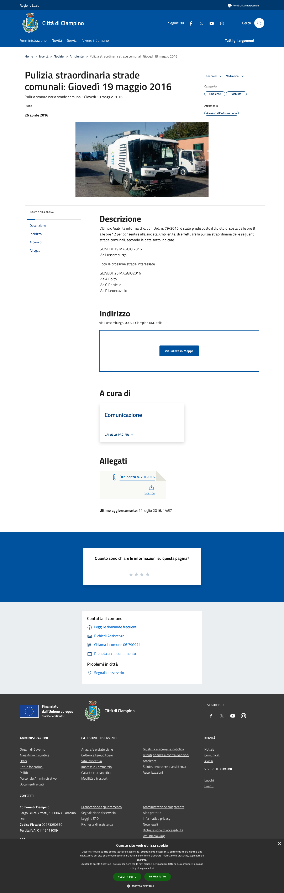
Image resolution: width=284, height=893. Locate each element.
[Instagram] (220, 23)
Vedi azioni (233, 76)
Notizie (59, 56)
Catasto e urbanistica (96, 772)
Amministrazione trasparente (163, 806)
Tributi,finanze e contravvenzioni (166, 754)
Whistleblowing (154, 835)
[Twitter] (199, 23)
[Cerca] (259, 23)
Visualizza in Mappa (179, 350)
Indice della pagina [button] (42, 212)
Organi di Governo (32, 749)
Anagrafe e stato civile (97, 749)
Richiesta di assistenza (97, 824)
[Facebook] (189, 23)
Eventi (209, 786)
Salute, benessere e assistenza (164, 766)
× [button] (279, 843)
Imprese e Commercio (96, 766)
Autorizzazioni (153, 772)
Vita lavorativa (91, 760)
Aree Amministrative (34, 755)
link (152, 868)
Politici (24, 772)
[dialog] (142, 866)
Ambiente (77, 56)
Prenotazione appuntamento (101, 806)
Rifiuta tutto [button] (157, 876)
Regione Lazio (29, 5)
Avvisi (208, 760)
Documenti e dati (32, 784)
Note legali (150, 824)
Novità (43, 56)
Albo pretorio (152, 812)
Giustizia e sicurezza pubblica (163, 749)
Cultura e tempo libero (97, 755)
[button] (142, 886)
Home (29, 56)
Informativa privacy (156, 818)
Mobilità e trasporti (94, 778)
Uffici (23, 760)
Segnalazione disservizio (98, 812)
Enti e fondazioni (31, 766)
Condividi (212, 76)
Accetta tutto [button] (127, 877)
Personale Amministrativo (38, 778)
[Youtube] (210, 23)
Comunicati (212, 755)
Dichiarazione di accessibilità (163, 830)
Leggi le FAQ (90, 818)
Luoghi (209, 780)
